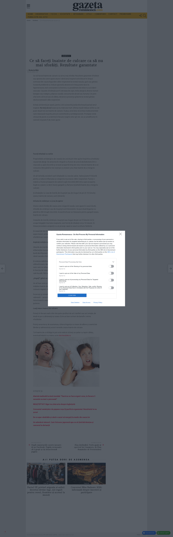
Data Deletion (75, 302)
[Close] (121, 235)
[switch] (111, 266)
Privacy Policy (98, 302)
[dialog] (86, 268)
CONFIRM (72, 295)
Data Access (86, 302)
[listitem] (86, 262)
